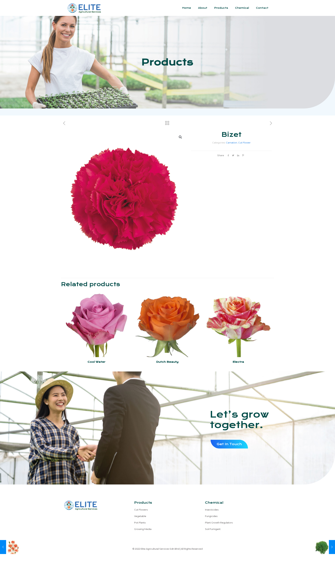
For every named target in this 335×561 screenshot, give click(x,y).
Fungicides (211, 516)
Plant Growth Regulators (219, 522)
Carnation (231, 142)
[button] (180, 137)
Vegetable (140, 516)
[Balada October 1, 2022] (10, 547)
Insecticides (211, 509)
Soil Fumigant (213, 529)
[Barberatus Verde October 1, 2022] (325, 547)
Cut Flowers (141, 509)
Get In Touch (229, 444)
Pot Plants (140, 522)
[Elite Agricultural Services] (84, 8)
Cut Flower (244, 142)
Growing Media (142, 529)
